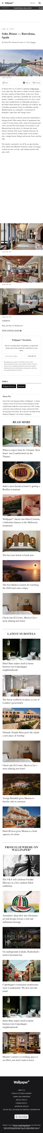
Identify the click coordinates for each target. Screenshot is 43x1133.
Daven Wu (7, 42)
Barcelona (35, 88)
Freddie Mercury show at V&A (23, 8)
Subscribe (32, 3)
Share (6, 82)
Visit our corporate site (24, 1126)
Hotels (12, 29)
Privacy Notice (28, 364)
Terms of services (26, 362)
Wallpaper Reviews (9, 386)
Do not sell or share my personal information (21, 1110)
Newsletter (37, 82)
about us (21, 1090)
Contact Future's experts (22, 1093)
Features (33, 42)
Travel (4, 29)
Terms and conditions (21, 1097)
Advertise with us (21, 1106)
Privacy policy (21, 1100)
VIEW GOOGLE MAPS (11, 330)
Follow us (27, 82)
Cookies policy (21, 1103)
